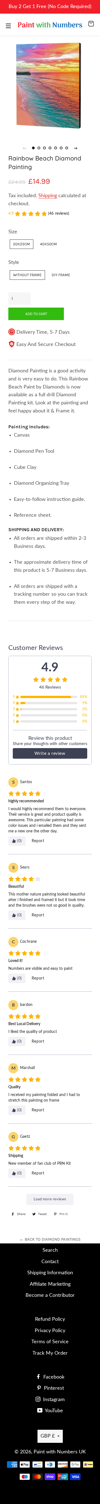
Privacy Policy (50, 1330)
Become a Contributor (50, 1295)
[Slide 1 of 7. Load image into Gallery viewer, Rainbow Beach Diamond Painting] (33, 148)
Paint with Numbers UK (60, 1451)
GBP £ (48, 1436)
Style (13, 262)
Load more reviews (50, 1199)
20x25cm (21, 244)
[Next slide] (75, 148)
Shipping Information (50, 1272)
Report (38, 841)
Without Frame (27, 275)
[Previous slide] (24, 148)
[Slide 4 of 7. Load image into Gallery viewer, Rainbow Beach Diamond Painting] (50, 148)
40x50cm (48, 244)
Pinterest (53, 1388)
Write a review (49, 753)
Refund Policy (50, 1319)
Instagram (53, 1399)
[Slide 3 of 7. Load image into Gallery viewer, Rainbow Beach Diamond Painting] (44, 148)
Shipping (47, 195)
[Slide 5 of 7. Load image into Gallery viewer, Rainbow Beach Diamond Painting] (55, 148)
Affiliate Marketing (50, 1284)
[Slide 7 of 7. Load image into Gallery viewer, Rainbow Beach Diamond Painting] (66, 148)
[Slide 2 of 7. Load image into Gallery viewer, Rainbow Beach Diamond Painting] (39, 148)
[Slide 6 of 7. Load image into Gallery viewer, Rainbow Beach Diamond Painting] (61, 148)
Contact (50, 1261)
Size (12, 231)
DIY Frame (61, 275)
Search (50, 1250)
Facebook (53, 1377)
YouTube (53, 1410)
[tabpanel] (50, 85)
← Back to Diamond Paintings (50, 1239)
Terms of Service (50, 1341)
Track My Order (50, 1353)
